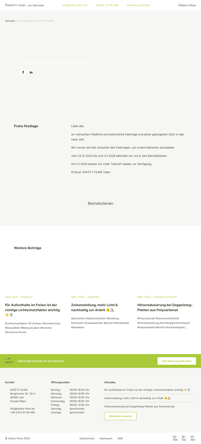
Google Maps (18, 401)
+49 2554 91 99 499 (22, 412)
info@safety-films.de (22, 408)
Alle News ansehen (120, 416)
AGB (119, 438)
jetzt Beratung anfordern (177, 361)
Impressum (106, 438)
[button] (23, 72)
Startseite (10, 20)
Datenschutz (87, 438)
